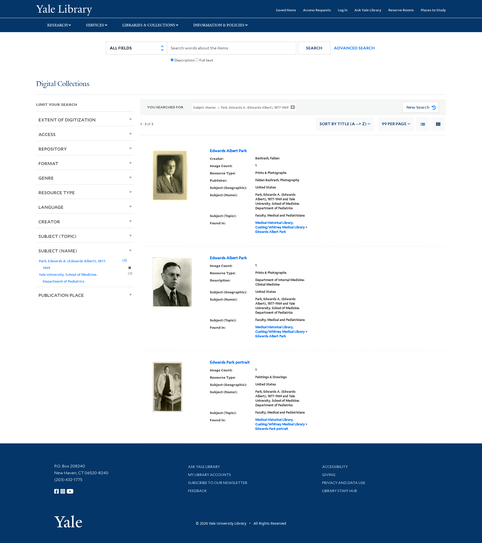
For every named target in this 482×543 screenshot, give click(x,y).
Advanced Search (354, 48)
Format (48, 163)
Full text (206, 60)
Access (46, 134)
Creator (49, 222)
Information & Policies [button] (219, 25)
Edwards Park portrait (230, 362)
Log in (342, 10)
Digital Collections (62, 84)
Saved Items (286, 10)
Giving (328, 475)
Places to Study (433, 10)
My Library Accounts (209, 475)
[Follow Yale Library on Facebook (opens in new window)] (56, 491)
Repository (52, 149)
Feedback (197, 491)
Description (184, 60)
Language (51, 207)
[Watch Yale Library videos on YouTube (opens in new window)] (70, 491)
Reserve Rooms (401, 10)
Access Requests (317, 10)
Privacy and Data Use (343, 483)
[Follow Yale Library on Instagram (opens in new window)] (63, 491)
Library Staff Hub (339, 491)
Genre (46, 178)
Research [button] (57, 25)
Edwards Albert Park (228, 151)
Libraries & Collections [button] (148, 25)
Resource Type (56, 192)
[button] (314, 48)
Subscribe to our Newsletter (217, 483)
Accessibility (335, 467)
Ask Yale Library (367, 10)
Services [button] (95, 25)
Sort (343, 123)
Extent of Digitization (67, 120)
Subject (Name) (57, 251)
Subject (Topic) (57, 236)
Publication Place (61, 295)
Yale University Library (67, 9)
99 (394, 123)
